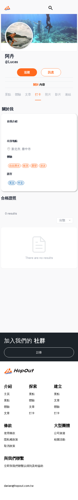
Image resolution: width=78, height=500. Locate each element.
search (50, 8)
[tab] (8, 94)
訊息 (51, 72)
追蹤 (27, 72)
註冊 (39, 352)
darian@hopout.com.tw (19, 485)
